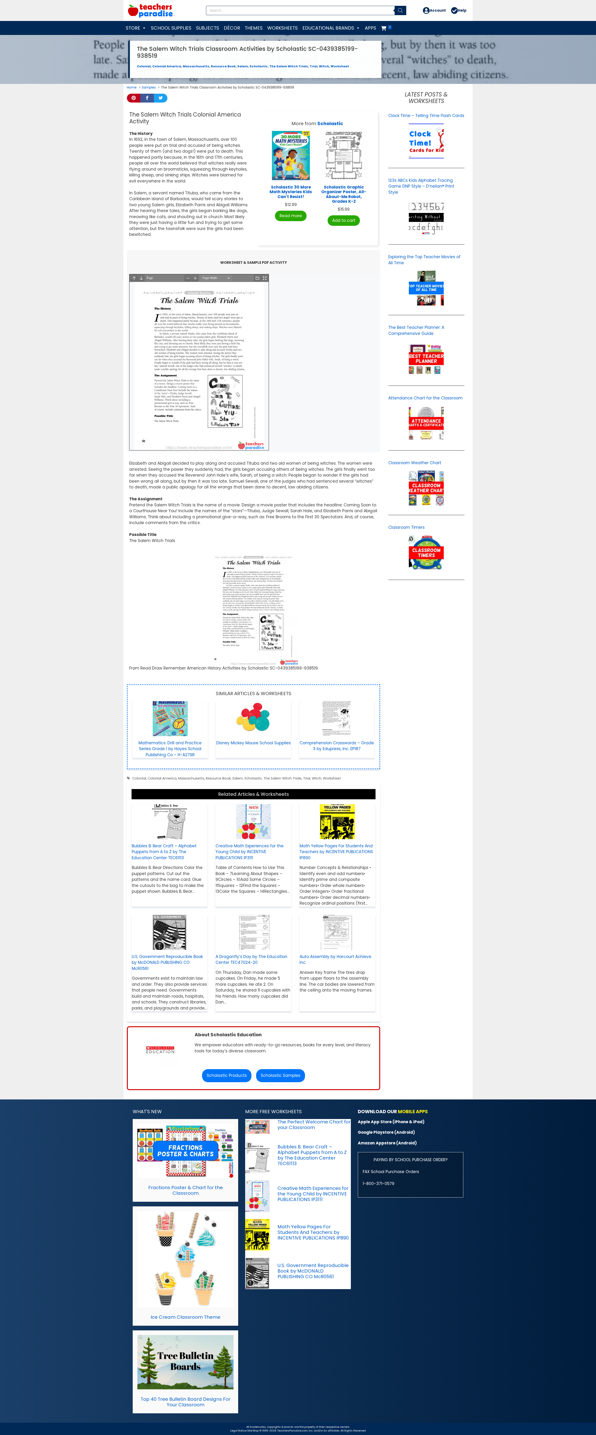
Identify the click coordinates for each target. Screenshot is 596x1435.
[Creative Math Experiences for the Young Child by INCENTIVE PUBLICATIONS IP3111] (253, 836)
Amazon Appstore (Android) (387, 1143)
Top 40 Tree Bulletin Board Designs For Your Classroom (185, 1402)
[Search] (400, 10)
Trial (313, 66)
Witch (324, 66)
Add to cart (343, 220)
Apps (370, 28)
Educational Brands (328, 28)
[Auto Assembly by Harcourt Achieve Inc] (337, 946)
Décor (232, 28)
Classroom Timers (406, 527)
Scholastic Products (227, 1075)
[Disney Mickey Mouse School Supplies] (253, 733)
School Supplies (171, 28)
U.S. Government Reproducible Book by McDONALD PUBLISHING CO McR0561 (167, 962)
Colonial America (166, 66)
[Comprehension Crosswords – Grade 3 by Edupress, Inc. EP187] (336, 733)
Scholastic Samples (280, 1075)
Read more (291, 216)
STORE (133, 28)
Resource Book (223, 66)
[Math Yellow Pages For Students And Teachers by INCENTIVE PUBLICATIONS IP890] (337, 836)
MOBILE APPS (413, 1111)
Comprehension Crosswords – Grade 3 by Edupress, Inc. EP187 (337, 746)
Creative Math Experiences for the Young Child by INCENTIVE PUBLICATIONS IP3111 (250, 852)
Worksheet (340, 66)
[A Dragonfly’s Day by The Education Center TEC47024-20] (253, 946)
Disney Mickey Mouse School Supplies (253, 743)
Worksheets (282, 28)
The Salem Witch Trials (288, 66)
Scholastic (259, 66)
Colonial (144, 66)
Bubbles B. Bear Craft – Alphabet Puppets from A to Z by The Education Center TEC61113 (164, 852)
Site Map (253, 1430)
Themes (254, 28)
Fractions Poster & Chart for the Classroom (185, 1190)
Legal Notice (238, 1430)
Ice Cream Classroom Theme (185, 1317)
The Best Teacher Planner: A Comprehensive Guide (416, 330)
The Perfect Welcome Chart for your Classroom (314, 1124)
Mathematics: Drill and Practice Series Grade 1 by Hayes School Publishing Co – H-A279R (170, 749)
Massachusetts (196, 66)
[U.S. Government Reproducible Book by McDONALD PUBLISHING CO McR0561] (169, 946)
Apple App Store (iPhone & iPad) (391, 1122)
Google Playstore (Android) (386, 1132)
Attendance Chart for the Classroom (425, 398)
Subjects (207, 28)
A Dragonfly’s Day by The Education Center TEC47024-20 (251, 959)
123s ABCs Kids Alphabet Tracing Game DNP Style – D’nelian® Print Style (421, 186)
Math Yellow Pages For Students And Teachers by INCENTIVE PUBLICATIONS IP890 (336, 852)
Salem (242, 66)
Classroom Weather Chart (414, 463)
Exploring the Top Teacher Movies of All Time (424, 260)
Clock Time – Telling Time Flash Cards (426, 115)
